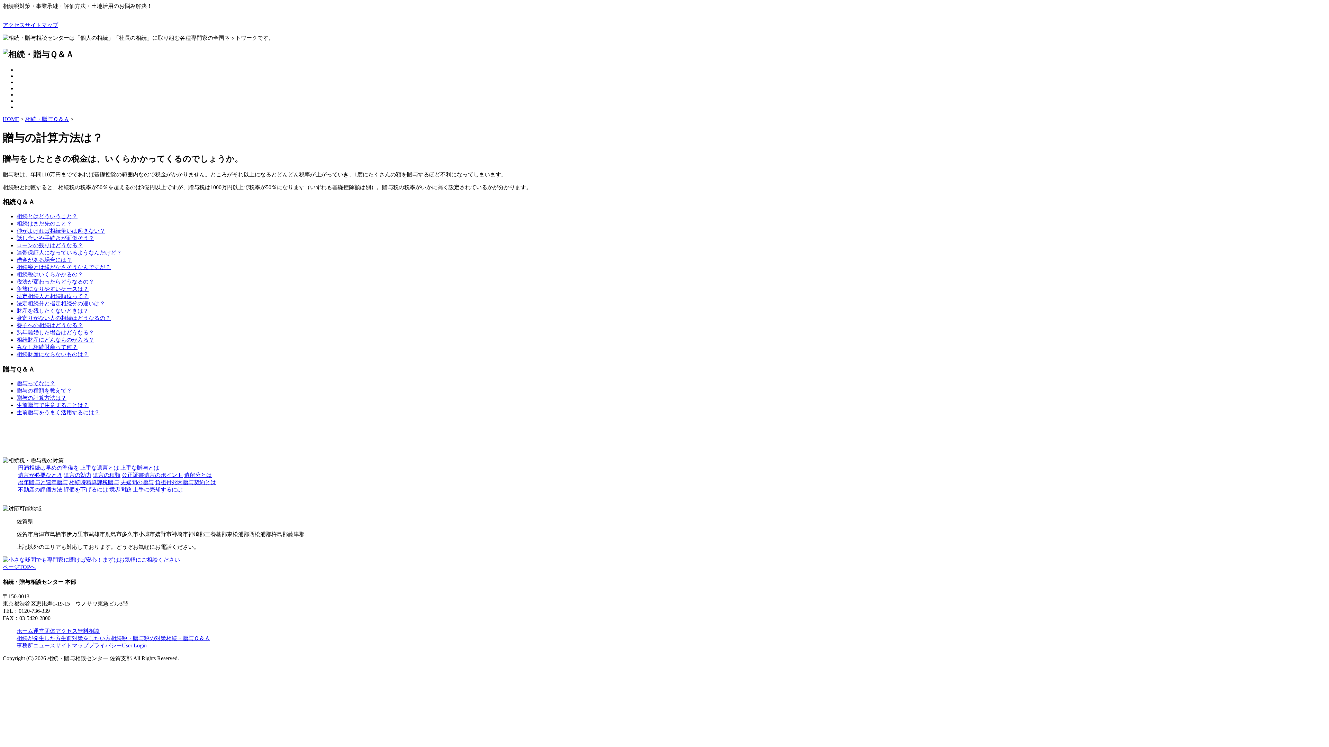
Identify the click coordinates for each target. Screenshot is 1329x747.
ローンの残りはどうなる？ (50, 245)
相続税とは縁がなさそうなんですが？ (64, 267)
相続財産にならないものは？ (53, 354)
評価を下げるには (86, 489)
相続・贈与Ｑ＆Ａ (47, 119)
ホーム (25, 631)
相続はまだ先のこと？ (44, 224)
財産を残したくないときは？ (53, 311)
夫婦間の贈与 (137, 482)
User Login (134, 645)
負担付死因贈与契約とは (185, 482)
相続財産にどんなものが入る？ (55, 340)
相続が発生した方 (39, 638)
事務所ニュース (36, 645)
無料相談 (89, 631)
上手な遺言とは (99, 468)
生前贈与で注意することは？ (53, 405)
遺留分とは (198, 475)
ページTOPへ (19, 567)
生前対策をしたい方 (86, 638)
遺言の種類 (106, 475)
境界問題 (120, 489)
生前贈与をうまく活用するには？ (58, 412)
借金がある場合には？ (44, 260)
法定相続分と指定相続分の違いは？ (61, 303)
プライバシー (105, 645)
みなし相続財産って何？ (47, 347)
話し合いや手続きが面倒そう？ (55, 238)
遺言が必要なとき (40, 475)
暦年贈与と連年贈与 (43, 482)
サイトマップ (41, 25)
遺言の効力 (77, 475)
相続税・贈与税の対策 (138, 638)
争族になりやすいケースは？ (53, 289)
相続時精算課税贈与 (94, 482)
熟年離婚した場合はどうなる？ (55, 332)
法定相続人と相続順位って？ (53, 296)
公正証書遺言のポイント (152, 475)
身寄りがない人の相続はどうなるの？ (64, 318)
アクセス (14, 25)
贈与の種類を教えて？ (44, 391)
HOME (11, 119)
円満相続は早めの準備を (48, 468)
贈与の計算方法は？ (41, 398)
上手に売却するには (158, 489)
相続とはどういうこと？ (47, 216)
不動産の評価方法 (40, 489)
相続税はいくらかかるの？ (50, 274)
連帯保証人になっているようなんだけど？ (69, 253)
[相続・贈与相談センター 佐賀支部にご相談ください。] (91, 560)
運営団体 (44, 631)
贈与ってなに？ (36, 383)
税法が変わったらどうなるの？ (55, 282)
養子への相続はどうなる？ (50, 325)
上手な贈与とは (139, 468)
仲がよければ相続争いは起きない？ (61, 231)
